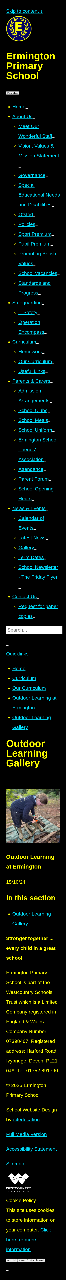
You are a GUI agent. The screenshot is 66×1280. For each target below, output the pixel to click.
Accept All (11, 1260)
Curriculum (24, 678)
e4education (26, 1119)
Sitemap (15, 1163)
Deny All (40, 1260)
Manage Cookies (26, 1260)
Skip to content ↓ (24, 11)
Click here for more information (28, 1239)
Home (18, 668)
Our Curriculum (29, 688)
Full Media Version (26, 1134)
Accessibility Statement (31, 1149)
